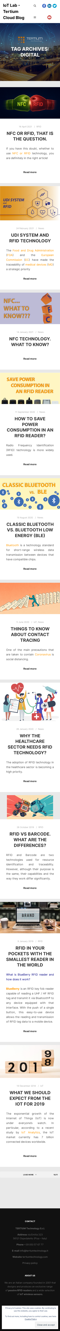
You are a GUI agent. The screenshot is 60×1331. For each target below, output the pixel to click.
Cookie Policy (31, 1319)
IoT (35, 622)
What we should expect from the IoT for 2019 (30, 1098)
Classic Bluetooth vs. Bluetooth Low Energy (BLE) (30, 530)
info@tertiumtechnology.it (34, 1250)
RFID (38, 126)
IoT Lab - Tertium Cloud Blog (13, 11)
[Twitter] (55, 6)
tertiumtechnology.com (35, 1256)
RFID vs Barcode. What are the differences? (30, 839)
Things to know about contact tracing (30, 634)
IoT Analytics (30, 1132)
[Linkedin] (49, 6)
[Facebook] (44, 6)
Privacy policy (30, 1263)
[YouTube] (49, 17)
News (41, 228)
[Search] (35, 6)
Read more (30, 172)
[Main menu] (35, 17)
